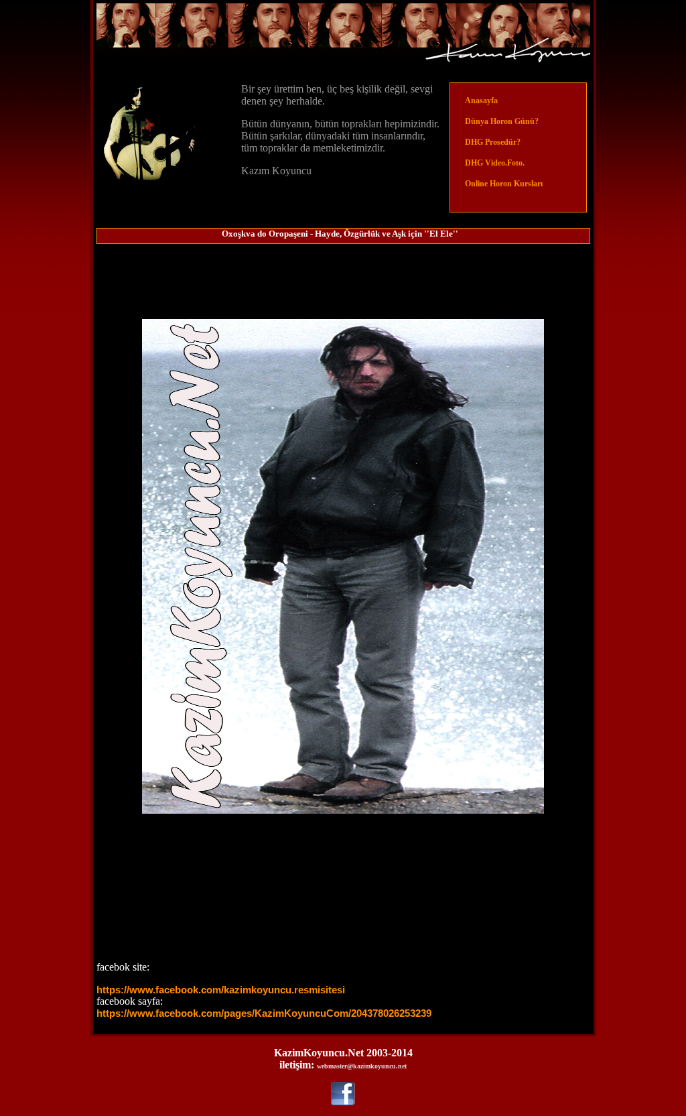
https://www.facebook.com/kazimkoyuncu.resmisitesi (220, 989)
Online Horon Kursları (503, 183)
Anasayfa (481, 100)
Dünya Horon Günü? (501, 121)
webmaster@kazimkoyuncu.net (362, 1066)
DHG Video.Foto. (494, 163)
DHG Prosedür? (492, 142)
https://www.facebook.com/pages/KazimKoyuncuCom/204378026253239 (263, 1013)
